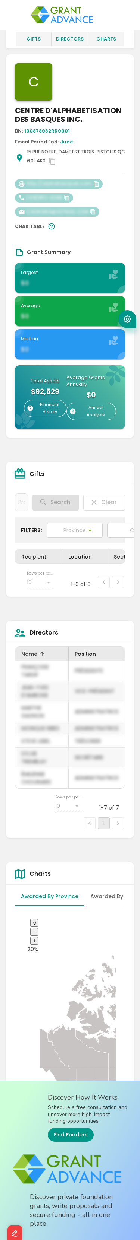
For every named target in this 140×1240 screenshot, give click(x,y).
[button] (127, 319)
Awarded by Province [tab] (49, 896)
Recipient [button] (33, 556)
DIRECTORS (70, 38)
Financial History (49, 408)
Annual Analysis (96, 411)
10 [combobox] (29, 582)
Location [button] (80, 556)
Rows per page (40, 573)
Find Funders (71, 1134)
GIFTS (34, 38)
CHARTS (106, 38)
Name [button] (34, 654)
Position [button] (85, 654)
